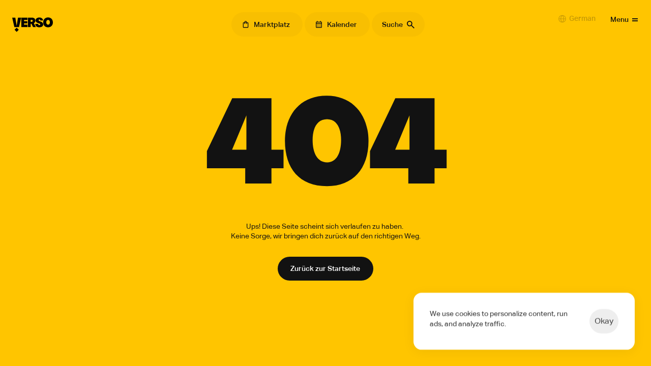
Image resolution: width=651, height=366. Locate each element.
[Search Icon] (398, 24)
